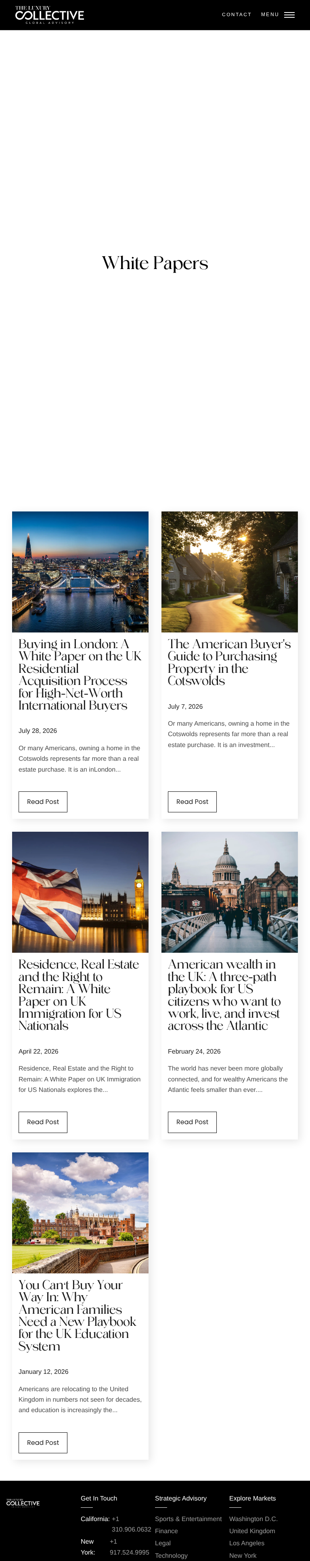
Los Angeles (246, 1543)
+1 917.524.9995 (129, 1547)
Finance (166, 1531)
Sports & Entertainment (188, 1519)
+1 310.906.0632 (131, 1524)
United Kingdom (252, 1531)
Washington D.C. (253, 1519)
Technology (171, 1556)
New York (243, 1556)
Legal (163, 1543)
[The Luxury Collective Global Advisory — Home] (49, 15)
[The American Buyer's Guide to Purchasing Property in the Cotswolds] (229, 571)
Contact (237, 14)
